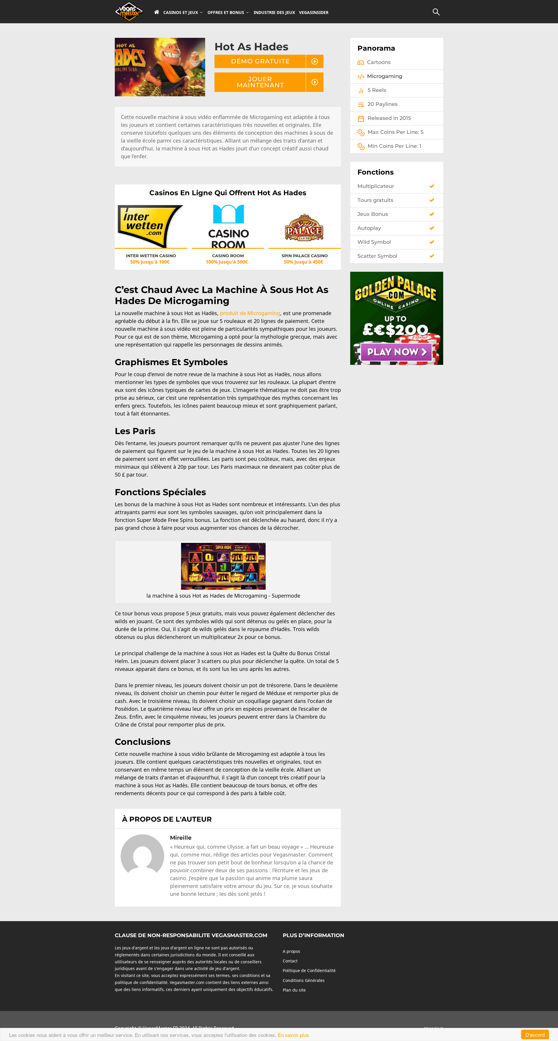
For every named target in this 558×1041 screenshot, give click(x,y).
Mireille (181, 837)
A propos (291, 951)
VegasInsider (313, 12)
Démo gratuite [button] (260, 61)
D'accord (535, 1034)
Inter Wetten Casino (151, 255)
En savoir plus (293, 1034)
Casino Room (228, 255)
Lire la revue (151, 232)
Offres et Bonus (226, 12)
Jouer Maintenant (260, 82)
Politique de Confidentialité (309, 970)
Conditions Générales (304, 980)
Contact (290, 961)
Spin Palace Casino (305, 255)
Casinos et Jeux (180, 12)
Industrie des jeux (274, 12)
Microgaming (384, 76)
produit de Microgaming (250, 313)
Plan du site (294, 990)
